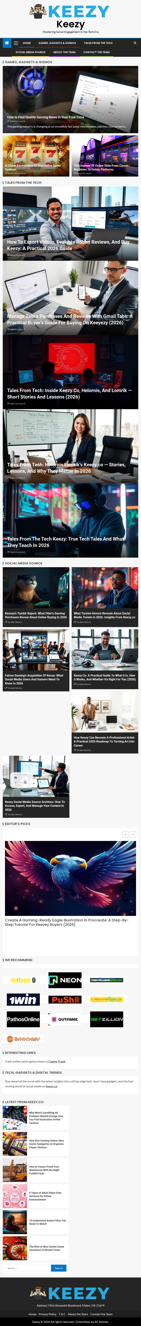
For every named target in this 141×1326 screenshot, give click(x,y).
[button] (15, 43)
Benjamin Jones (83, 173)
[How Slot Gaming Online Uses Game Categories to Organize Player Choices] (15, 1144)
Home (27, 43)
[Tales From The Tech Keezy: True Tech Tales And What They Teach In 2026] (70, 520)
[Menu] (15, 43)
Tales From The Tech (98, 43)
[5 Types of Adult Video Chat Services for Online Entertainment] (15, 1196)
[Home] (7, 43)
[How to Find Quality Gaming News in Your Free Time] (70, 99)
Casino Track (56, 1061)
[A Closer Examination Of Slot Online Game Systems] (36, 156)
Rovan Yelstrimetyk (17, 173)
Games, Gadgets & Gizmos (57, 43)
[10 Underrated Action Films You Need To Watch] (15, 1222)
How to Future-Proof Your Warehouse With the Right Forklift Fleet (44, 1170)
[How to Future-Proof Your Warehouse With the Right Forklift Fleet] (15, 1170)
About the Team (64, 52)
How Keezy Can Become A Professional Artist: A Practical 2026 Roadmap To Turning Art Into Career (104, 741)
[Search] (135, 43)
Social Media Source (30, 52)
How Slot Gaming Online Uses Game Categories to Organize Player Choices (46, 1144)
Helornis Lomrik (17, 121)
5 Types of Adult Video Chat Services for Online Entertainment (45, 1196)
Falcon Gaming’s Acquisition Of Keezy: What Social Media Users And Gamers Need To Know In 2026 (34, 679)
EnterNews (83, 1322)
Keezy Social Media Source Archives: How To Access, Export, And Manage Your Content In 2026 (35, 806)
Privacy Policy (47, 1314)
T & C (62, 1314)
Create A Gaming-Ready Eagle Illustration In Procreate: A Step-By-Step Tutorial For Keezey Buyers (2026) (67, 922)
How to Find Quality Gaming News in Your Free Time (45, 117)
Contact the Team (96, 52)
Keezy (70, 24)
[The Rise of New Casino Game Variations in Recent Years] (15, 1248)
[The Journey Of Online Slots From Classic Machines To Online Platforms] (105, 156)
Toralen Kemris (15, 622)
